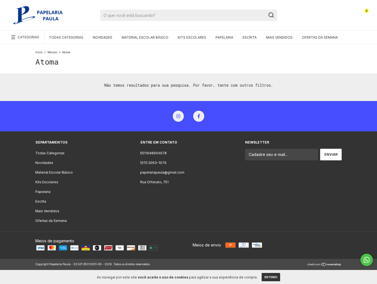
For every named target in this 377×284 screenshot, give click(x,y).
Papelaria (224, 37)
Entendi (270, 277)
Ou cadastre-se (335, 17)
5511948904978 (153, 153)
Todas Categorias (66, 37)
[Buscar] (270, 15)
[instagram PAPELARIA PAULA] (178, 116)
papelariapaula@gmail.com (162, 172)
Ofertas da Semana (320, 37)
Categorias (28, 37)
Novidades (102, 37)
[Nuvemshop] (324, 264)
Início (39, 52)
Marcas (52, 52)
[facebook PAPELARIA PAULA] (198, 116)
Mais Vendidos (279, 37)
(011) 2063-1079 (153, 163)
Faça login (339, 13)
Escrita (250, 37)
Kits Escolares (192, 37)
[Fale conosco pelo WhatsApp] (366, 260)
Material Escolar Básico (145, 37)
